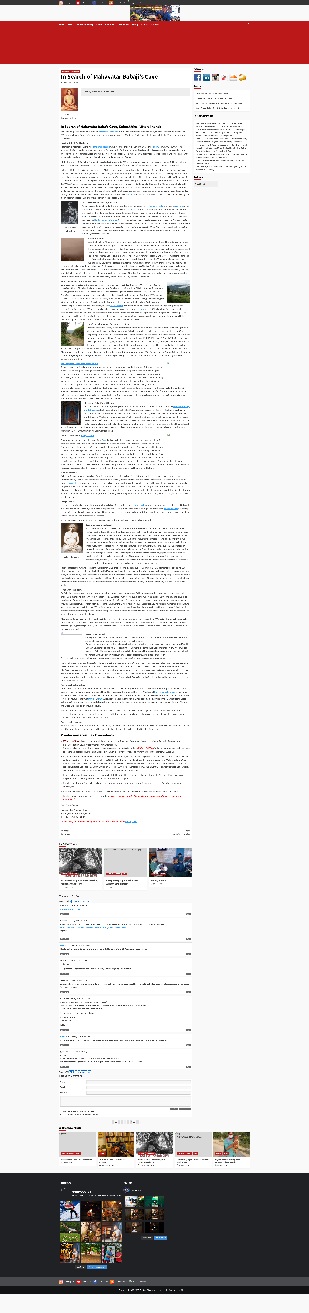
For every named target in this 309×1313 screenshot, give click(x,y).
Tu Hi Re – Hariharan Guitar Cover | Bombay (214, 98)
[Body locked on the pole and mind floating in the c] (91, 1253)
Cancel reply (174, 1108)
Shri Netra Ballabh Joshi (165, 692)
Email (62, 1087)
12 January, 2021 (68, 887)
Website (63, 1092)
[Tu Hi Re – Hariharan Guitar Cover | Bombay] (116, 1144)
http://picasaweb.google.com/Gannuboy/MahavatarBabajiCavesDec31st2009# (93, 927)
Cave (104, 440)
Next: (180, 832)
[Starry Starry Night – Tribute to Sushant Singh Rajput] (125, 862)
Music (70, 24)
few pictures (74, 483)
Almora (155, 146)
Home (61, 24)
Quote (66, 914)
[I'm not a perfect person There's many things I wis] (91, 1211)
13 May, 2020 (221, 1165)
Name (62, 1082)
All (89, 901)
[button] (248, 24)
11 (137, 1122)
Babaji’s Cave (87, 435)
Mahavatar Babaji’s (108, 131)
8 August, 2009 (67, 82)
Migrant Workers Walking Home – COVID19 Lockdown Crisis (228, 1160)
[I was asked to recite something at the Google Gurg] (70, 1211)
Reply (188, 914)
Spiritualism (123, 24)
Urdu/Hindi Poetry (84, 24)
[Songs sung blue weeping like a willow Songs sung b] (112, 1232)
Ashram (179, 206)
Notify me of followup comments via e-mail (79, 1111)
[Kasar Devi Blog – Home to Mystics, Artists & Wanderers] (80, 862)
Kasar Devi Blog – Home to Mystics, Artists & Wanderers (79, 882)
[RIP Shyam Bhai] (170, 862)
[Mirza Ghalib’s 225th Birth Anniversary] (77, 1144)
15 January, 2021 (106, 1165)
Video (99, 24)
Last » (84, 901)
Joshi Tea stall (116, 305)
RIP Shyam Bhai (159, 880)
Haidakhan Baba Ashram (105, 219)
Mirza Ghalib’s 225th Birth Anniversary (212, 94)
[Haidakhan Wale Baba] (69, 212)
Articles (144, 24)
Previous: (67, 832)
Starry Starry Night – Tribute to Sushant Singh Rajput (217, 108)
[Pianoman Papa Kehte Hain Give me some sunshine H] (70, 1253)
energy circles (139, 505)
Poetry (135, 24)
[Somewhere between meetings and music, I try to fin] (112, 1211)
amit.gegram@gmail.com (70, 909)
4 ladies (129, 194)
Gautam (63, 945)
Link (62, 914)
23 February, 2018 (157, 884)
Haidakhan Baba (155, 206)
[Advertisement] (154, 46)
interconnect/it (89, 1114)
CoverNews (173, 1290)
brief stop (140, 309)
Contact (155, 24)
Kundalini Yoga (171, 508)
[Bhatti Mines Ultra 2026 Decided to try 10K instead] (112, 1253)
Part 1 (91, 698)
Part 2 (134, 821)
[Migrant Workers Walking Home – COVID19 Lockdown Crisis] (231, 1144)
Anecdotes (109, 24)
